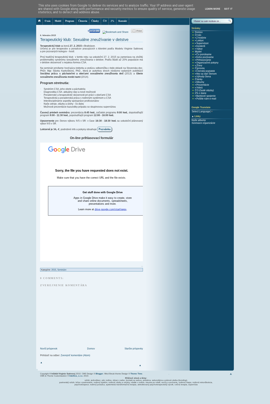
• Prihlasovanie (203, 60)
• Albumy (199, 82)
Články (95, 21)
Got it (228, 9)
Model (58, 21)
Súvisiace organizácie (203, 123)
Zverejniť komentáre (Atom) (75, 355)
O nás (48, 21)
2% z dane (200, 93)
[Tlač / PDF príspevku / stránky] (137, 32)
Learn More (212, 9)
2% (112, 21)
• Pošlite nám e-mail (205, 98)
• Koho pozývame (204, 57)
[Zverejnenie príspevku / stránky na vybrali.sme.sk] (95, 32)
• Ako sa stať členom (206, 73)
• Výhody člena (203, 76)
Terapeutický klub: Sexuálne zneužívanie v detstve (84, 39)
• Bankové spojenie (205, 96)
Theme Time (136, 374)
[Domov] (39, 21)
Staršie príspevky (134, 348)
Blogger (99, 374)
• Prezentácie (202, 84)
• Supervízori (202, 43)
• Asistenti (200, 46)
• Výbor (199, 48)
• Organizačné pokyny (206, 62)
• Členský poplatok (205, 71)
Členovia (82, 21)
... (142, 265)
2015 (53, 270)
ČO (105, 21)
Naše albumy (199, 120)
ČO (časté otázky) (204, 90)
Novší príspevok (48, 348)
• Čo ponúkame (203, 54)
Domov (91, 348)
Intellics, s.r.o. (76, 376)
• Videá (199, 87)
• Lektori (199, 40)
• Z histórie (200, 37)
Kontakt (122, 21)
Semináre (61, 270)
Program (69, 21)
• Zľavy (198, 65)
